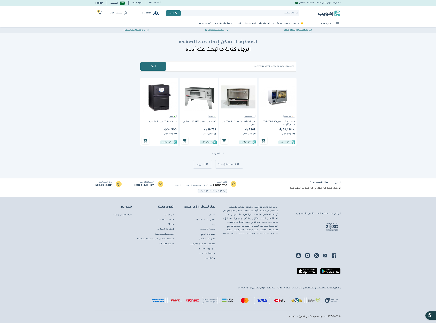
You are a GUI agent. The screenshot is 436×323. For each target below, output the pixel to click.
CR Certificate (166, 244)
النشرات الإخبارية (166, 229)
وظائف (170, 224)
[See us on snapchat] (300, 256)
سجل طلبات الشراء (205, 220)
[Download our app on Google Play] (330, 272)
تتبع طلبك (137, 3)
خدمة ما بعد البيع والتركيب (202, 244)
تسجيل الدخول (115, 13)
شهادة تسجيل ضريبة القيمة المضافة (155, 239)
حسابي (212, 215)
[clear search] (182, 13)
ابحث (153, 66)
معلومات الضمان (206, 239)
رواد (213, 224)
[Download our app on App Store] (307, 272)
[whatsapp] (430, 315)
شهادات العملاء (166, 220)
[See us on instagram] (318, 256)
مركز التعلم (210, 258)
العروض (200, 164)
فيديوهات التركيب (206, 253)
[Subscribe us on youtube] (309, 256)
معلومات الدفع (208, 234)
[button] (117, 3)
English (99, 2)
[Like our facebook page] (336, 256)
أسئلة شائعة (155, 3)
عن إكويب (169, 215)
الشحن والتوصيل (207, 229)
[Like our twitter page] (327, 256)
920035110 (220, 185)
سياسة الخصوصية (164, 234)
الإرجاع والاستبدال (206, 249)
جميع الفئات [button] (325, 24)
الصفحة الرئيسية (227, 164)
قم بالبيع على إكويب (122, 215)
